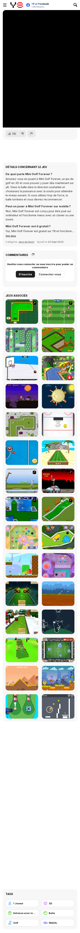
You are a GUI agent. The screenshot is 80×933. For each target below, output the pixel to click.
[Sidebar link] (5, 5)
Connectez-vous (50, 274)
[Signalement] (31, 133)
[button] (11, 236)
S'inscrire (25, 274)
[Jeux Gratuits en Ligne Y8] (16, 5)
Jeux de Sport (26, 241)
